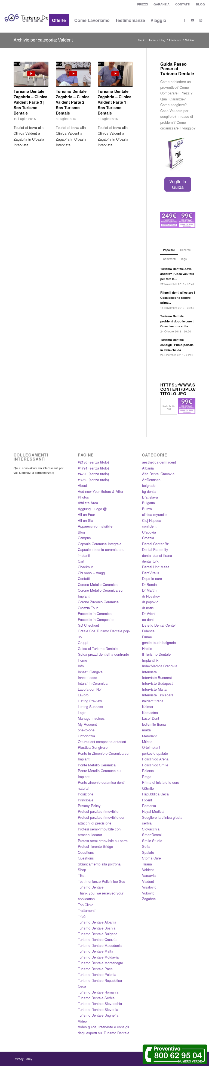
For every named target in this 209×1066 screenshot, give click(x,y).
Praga (146, 776)
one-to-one (86, 729)
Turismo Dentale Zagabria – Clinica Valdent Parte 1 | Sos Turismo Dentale (114, 102)
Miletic (147, 741)
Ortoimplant (151, 747)
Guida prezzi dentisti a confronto (103, 654)
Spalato (148, 852)
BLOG (200, 4)
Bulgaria (148, 502)
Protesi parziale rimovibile (98, 811)
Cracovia (149, 532)
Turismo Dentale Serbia (96, 997)
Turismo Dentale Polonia (97, 974)
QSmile (148, 788)
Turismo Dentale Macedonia (100, 945)
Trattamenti (87, 910)
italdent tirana (152, 700)
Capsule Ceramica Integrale (99, 543)
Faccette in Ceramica (95, 613)
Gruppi (83, 642)
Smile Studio (152, 840)
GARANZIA (161, 4)
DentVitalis (150, 572)
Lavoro (83, 694)
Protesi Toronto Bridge (95, 846)
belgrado (148, 485)
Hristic (147, 648)
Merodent (149, 735)
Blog (81, 532)
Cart (81, 561)
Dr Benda (149, 584)
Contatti (84, 578)
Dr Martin (149, 590)
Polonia (148, 770)
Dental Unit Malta (155, 566)
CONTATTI (182, 4)
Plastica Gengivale (92, 747)
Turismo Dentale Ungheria (98, 1015)
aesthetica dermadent (159, 462)
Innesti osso (87, 677)
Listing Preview (90, 700)
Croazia (148, 537)
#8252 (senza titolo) (93, 479)
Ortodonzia (86, 735)
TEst (81, 875)
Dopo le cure (152, 578)
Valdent (148, 869)
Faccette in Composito (95, 619)
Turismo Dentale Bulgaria (97, 933)
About (82, 485)
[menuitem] (142, 4)
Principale (85, 799)
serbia (147, 823)
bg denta (149, 491)
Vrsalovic (149, 887)
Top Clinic (85, 904)
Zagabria (149, 898)
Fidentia (148, 630)
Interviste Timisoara (157, 694)
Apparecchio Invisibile (95, 526)
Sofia (146, 846)
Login (82, 712)
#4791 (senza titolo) (93, 468)
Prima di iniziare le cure (160, 782)
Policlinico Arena (155, 759)
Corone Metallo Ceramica (98, 584)
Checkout (85, 566)
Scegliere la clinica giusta (162, 817)
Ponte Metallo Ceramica (97, 764)
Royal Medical (153, 811)
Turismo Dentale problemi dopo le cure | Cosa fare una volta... (176, 321)
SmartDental (152, 834)
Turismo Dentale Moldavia (98, 957)
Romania (149, 805)
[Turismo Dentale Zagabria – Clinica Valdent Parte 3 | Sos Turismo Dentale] (31, 74)
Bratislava (150, 497)
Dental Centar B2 (155, 543)
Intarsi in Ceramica (92, 683)
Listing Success (90, 706)
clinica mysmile (154, 514)
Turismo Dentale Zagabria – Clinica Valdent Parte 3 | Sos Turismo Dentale (30, 102)
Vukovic (148, 893)
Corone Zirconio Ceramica (98, 601)
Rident (147, 799)
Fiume (147, 636)
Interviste (149, 671)
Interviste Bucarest (157, 677)
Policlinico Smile (155, 764)
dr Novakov (151, 596)
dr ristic (148, 607)
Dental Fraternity (155, 549)
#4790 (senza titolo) (93, 473)
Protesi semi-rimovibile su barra (103, 840)
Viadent (148, 881)
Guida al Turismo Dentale (98, 648)
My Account (87, 724)
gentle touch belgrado (159, 642)
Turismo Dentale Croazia (97, 939)
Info (81, 665)
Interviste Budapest (157, 683)
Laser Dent (150, 718)
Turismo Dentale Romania (98, 992)
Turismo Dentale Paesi (95, 968)
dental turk (150, 561)
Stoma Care (151, 858)
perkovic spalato (155, 753)
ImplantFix (150, 660)
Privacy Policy (89, 805)
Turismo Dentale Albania (97, 922)
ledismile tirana (154, 724)
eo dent (148, 619)
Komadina (150, 712)
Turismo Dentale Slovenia (98, 1009)
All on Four (86, 514)
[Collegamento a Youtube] (193, 20)
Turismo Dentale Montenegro (100, 962)
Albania (148, 468)
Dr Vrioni (148, 613)
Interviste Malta (154, 689)
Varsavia (149, 875)
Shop (82, 869)
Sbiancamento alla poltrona (99, 864)
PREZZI (142, 4)
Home (82, 660)
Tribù (81, 916)
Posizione (85, 794)
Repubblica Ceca (155, 794)
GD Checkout (88, 625)
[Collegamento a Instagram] (201, 20)
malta (146, 729)
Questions (86, 852)
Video (82, 1021)
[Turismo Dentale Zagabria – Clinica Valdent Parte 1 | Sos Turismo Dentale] (115, 74)
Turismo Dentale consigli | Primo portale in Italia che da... (176, 345)
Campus (84, 537)
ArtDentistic (151, 479)
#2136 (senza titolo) (93, 462)
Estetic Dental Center (159, 625)
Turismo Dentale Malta (95, 951)
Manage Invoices (91, 718)
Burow (147, 508)
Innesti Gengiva (90, 671)
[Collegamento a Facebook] (184, 20)
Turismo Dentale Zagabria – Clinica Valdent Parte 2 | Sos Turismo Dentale (73, 102)
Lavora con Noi (90, 689)
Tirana (147, 864)
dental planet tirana (157, 555)
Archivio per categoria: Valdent (43, 40)
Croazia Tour (88, 607)
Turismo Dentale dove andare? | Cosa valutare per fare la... (177, 274)
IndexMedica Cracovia (159, 665)
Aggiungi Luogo (92, 508)
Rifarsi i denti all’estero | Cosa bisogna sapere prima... (177, 297)
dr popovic (150, 601)
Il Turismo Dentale (156, 654)
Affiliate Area (88, 502)
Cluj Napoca (151, 520)
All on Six (85, 520)
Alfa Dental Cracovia (158, 473)
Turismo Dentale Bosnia (96, 928)
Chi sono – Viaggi (92, 572)
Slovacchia (150, 829)
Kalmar (147, 706)
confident (149, 526)
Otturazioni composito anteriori (102, 741)
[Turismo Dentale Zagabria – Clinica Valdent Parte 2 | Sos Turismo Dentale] (73, 74)
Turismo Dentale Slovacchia (100, 1003)
